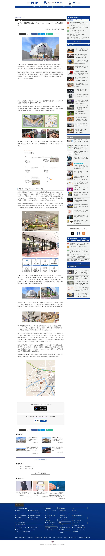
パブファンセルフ (77, 520)
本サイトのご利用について (20, 537)
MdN (60, 522)
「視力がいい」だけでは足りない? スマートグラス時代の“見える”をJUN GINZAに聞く (81, 272)
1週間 (81, 19)
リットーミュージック (51, 510)
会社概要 (65, 537)
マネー (64, 6)
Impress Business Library (35, 515)
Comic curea (76, 513)
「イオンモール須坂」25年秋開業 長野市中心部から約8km (57, 439)
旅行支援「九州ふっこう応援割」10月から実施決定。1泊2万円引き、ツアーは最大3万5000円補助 (79, 251)
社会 (72, 6)
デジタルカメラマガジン (22, 527)
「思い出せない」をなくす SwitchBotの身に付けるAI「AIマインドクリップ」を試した (57, 495)
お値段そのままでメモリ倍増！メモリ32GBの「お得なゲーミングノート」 (81, 73)
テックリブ (61, 529)
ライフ (48, 6)
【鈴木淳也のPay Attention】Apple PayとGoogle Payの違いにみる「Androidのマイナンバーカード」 (79, 24)
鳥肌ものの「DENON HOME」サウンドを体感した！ (80, 113)
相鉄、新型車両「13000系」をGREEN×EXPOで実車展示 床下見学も (81, 200)
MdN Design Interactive (65, 527)
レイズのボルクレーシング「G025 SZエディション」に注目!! (81, 125)
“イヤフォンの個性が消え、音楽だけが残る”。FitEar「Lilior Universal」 (81, 131)
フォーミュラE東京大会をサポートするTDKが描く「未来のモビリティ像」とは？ (81, 101)
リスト (28, 34)
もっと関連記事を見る (39, 459)
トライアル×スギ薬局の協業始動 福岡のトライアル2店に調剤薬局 (81, 206)
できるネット (19, 529)
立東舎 (48, 517)
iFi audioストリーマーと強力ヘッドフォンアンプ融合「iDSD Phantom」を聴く (81, 56)
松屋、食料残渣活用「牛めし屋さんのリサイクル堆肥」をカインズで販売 (81, 222)
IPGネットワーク (76, 522)
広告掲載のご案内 (38, 537)
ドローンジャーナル (21, 519)
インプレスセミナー (34, 517)
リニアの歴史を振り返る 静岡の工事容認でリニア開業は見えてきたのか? (81, 283)
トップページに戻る (40, 473)
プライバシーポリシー (57, 537)
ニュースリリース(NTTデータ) (24, 468)
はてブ (43, 34)
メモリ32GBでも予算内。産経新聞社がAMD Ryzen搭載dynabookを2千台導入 (81, 62)
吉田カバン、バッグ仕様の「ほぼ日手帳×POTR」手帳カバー (81, 159)
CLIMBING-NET (50, 524)
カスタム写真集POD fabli (79, 527)
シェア (35, 34)
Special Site (73, 44)
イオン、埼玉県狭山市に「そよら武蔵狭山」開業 (57, 449)
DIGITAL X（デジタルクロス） (36, 519)
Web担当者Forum (20, 513)
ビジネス (41, 6)
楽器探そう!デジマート (51, 513)
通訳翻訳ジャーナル (64, 515)
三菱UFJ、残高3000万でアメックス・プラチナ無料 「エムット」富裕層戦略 (24, 494)
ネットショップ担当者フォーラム (37, 513)
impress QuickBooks (78, 515)
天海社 (75, 510)
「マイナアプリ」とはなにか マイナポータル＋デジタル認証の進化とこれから (82, 289)
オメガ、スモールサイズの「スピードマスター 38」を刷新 (81, 141)
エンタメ (56, 6)
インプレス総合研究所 (21, 515)
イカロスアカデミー (64, 519)
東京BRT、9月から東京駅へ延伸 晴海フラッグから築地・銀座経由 (81, 194)
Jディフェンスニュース (65, 513)
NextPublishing (33, 529)
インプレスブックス (34, 527)
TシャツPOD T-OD (51, 515)
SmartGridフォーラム (34, 510)
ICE (73, 508)
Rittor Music (48, 508)
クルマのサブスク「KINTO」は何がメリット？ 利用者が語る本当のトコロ (81, 85)
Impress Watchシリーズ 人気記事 (78, 238)
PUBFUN (74, 517)
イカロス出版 (62, 508)
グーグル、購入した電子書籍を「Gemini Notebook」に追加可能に (81, 183)
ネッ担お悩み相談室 (21, 522)
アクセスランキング (74, 17)
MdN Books (62, 524)
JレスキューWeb (63, 517)
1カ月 (86, 19)
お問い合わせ (30, 537)
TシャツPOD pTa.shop (79, 525)
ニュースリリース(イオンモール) (25, 466)
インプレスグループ (73, 537)
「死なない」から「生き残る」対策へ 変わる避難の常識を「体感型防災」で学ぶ (81, 167)
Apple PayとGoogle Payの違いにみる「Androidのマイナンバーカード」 (40, 493)
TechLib (61, 532)
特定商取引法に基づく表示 (84, 537)
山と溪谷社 (48, 520)
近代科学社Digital (50, 529)
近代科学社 (48, 527)
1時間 (70, 19)
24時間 (75, 19)
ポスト (24, 34)
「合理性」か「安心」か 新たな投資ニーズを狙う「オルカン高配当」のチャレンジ (81, 147)
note (50, 34)
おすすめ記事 (73, 266)
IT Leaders (19, 517)
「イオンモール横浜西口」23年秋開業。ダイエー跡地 (32, 439)
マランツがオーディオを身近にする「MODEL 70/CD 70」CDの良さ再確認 (81, 107)
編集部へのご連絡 (47, 537)
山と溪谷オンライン (51, 522)
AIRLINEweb (63, 510)
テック (33, 6)
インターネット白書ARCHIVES (23, 531)
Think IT (18, 510)
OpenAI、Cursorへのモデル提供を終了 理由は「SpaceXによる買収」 (81, 153)
